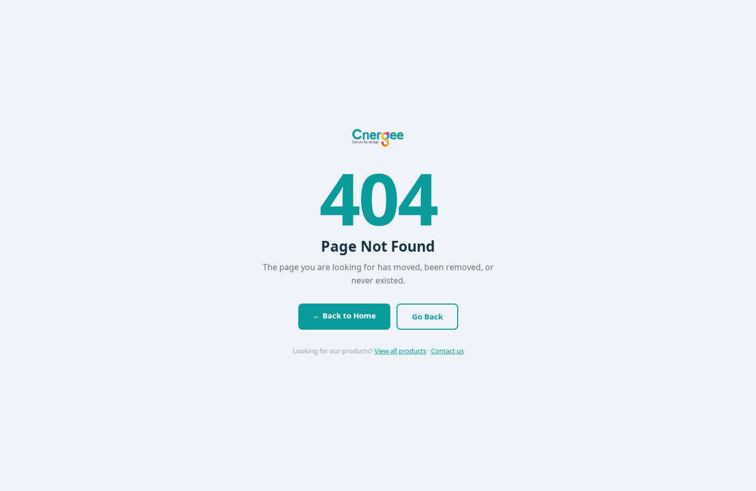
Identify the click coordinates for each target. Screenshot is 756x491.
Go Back (427, 316)
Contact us (447, 350)
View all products (400, 350)
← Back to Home (344, 315)
